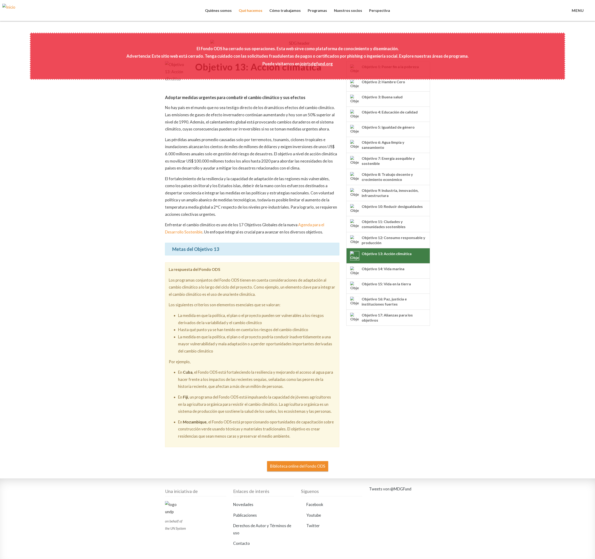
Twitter (313, 525)
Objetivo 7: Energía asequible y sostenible (388, 161)
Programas (317, 10)
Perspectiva (379, 10)
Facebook (314, 504)
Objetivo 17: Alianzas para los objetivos (387, 317)
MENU (579, 10)
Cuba (187, 372)
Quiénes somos (218, 10)
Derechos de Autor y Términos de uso (262, 529)
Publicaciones (245, 515)
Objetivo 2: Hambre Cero (383, 82)
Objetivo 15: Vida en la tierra (386, 284)
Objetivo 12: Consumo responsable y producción (393, 240)
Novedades (243, 504)
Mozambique (195, 421)
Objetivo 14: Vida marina (383, 268)
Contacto (241, 543)
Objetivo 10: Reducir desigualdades (392, 206)
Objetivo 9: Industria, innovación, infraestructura (390, 193)
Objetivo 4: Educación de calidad (390, 112)
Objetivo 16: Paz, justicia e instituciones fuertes (384, 301)
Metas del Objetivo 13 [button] (195, 249)
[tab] (252, 249)
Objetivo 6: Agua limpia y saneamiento (383, 145)
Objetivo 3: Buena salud (382, 97)
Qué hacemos (250, 10)
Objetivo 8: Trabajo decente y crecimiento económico (387, 177)
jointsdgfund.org (316, 63)
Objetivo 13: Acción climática (387, 253)
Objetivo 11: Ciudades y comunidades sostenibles (384, 224)
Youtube (313, 515)
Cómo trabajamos (285, 10)
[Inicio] (34, 12)
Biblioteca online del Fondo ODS (297, 466)
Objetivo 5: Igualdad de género (388, 127)
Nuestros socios (348, 10)
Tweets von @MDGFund (390, 488)
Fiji (185, 397)
